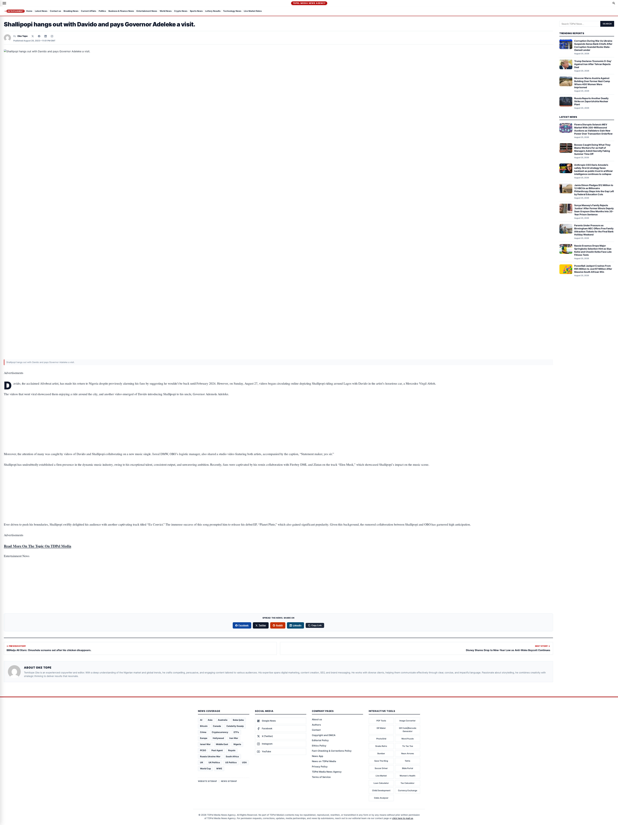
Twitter (262, 625)
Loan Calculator (381, 783)
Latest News (41, 11)
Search (607, 24)
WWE (219, 768)
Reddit (279, 625)
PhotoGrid (381, 738)
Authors (316, 724)
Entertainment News (146, 11)
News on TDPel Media (324, 761)
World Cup (205, 768)
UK (201, 762)
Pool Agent (217, 750)
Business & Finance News (121, 11)
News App (317, 756)
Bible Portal (407, 768)
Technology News (232, 11)
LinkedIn (297, 625)
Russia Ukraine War (210, 756)
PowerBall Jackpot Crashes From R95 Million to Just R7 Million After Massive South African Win (593, 269)
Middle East (222, 744)
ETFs (236, 732)
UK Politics (214, 762)
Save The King (381, 761)
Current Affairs (88, 11)
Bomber (381, 753)
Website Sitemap (207, 781)
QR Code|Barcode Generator (407, 729)
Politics (102, 11)
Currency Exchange (407, 790)
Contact (316, 729)
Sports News (196, 11)
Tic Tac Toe (407, 746)
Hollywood (218, 738)
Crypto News (180, 11)
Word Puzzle (407, 738)
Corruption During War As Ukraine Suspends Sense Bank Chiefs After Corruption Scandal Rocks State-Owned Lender (593, 45)
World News (166, 11)
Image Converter (407, 720)
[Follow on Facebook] (39, 36)
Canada (217, 726)
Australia (222, 720)
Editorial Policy (320, 740)
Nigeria (237, 744)
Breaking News (71, 11)
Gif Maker (381, 728)
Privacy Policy (320, 766)
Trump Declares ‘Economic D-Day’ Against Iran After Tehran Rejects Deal (593, 64)
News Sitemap (229, 781)
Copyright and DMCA (323, 735)
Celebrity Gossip (235, 726)
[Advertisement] (278, 414)
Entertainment (15, 11)
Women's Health (407, 775)
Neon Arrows (407, 753)
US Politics (231, 762)
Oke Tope (22, 36)
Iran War (233, 738)
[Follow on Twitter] (33, 36)
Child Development (381, 790)
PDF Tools (381, 720)
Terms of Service (321, 777)
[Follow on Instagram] (52, 36)
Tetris (407, 761)
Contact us (55, 11)
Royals (231, 750)
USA (244, 762)
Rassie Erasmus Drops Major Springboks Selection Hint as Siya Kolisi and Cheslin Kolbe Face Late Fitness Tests (593, 250)
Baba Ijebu (238, 720)
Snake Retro (381, 746)
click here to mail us (402, 818)
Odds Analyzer (381, 798)
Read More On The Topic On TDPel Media (37, 546)
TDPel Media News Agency (309, 3)
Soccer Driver (381, 768)
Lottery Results (212, 11)
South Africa (232, 756)
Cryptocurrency (220, 732)
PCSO (203, 750)
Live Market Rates (253, 11)
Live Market (381, 775)
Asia (210, 720)
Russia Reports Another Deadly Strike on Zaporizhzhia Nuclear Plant (591, 101)
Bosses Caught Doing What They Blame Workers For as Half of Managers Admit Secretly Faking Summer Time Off (592, 149)
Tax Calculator (407, 783)
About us (317, 719)
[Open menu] (4, 3)
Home (29, 11)
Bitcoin (203, 726)
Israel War (205, 744)
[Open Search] (614, 3)
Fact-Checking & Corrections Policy (331, 750)
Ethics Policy (319, 745)
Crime (203, 732)
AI (201, 720)
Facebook (244, 625)
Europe (203, 738)
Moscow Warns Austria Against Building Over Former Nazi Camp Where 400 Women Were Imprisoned (592, 83)
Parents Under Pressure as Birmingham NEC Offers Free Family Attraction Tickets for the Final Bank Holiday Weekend (593, 230)
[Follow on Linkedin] (45, 36)
